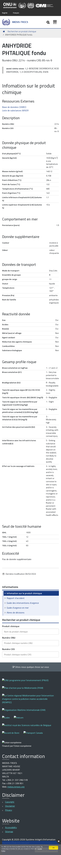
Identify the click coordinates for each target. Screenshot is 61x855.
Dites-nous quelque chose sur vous (32, 667)
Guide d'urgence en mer (18, 607)
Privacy (8, 810)
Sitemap (9, 831)
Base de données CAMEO (14, 107)
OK (53, 847)
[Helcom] (21, 719)
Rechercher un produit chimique (22, 31)
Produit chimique (10, 626)
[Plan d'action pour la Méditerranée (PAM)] (24, 690)
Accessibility (11, 827)
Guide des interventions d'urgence (23, 603)
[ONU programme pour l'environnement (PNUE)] (27, 682)
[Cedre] (8, 719)
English (4, 13)
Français (16, 13)
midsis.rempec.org (16, 786)
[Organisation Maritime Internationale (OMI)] (26, 712)
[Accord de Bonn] (13, 735)
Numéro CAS (8, 649)
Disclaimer (10, 806)
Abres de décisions (15, 612)
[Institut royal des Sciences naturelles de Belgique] (28, 727)
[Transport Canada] (33, 735)
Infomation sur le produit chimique (24, 593)
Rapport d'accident (16, 598)
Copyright (9, 802)
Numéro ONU (8, 637)
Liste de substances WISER (15, 110)
